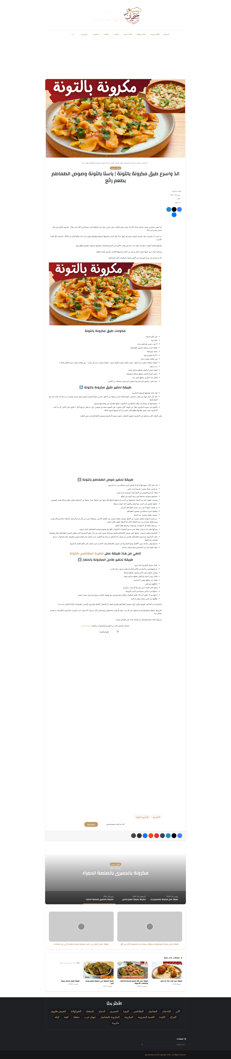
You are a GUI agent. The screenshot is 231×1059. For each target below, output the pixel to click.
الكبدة (162, 1017)
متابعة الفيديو (86, 626)
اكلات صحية (128, 34)
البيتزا (126, 1011)
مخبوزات (96, 34)
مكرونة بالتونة (141, 817)
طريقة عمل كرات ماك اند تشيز (171, 981)
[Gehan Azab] (115, 15)
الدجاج (102, 1011)
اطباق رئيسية (155, 34)
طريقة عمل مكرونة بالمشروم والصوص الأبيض (115, 873)
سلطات (106, 34)
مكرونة (156, 817)
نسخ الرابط (91, 824)
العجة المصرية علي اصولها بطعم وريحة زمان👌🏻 (100, 982)
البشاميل (152, 1011)
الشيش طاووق (58, 1011)
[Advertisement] (115, 58)
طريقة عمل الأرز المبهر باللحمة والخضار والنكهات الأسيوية (134, 982)
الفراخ (173, 1017)
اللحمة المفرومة (146, 1017)
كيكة (57, 1017)
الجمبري (114, 1011)
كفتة (66, 1017)
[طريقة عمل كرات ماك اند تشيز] (167, 970)
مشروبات (84, 34)
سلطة (76, 1017)
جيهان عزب (90, 1017)
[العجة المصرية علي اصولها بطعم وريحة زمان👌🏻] (98, 970)
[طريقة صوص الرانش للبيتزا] (64, 970)
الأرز (178, 1011)
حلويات (116, 34)
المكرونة (128, 1017)
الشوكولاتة (76, 1011)
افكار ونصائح (141, 34)
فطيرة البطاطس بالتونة (87, 553)
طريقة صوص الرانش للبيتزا (70, 981)
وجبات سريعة (136, 163)
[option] (115, 874)
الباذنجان (166, 1011)
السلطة (90, 1011)
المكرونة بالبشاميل (110, 1017)
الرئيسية (166, 34)
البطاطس (139, 1011)
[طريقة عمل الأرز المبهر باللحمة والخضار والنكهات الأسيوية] (132, 970)
